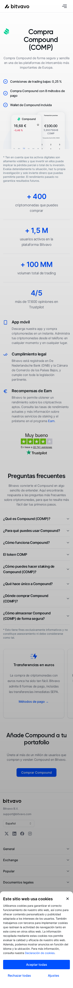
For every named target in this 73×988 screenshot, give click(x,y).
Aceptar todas (36, 965)
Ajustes (53, 975)
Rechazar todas (19, 975)
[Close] (67, 898)
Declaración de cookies (40, 953)
